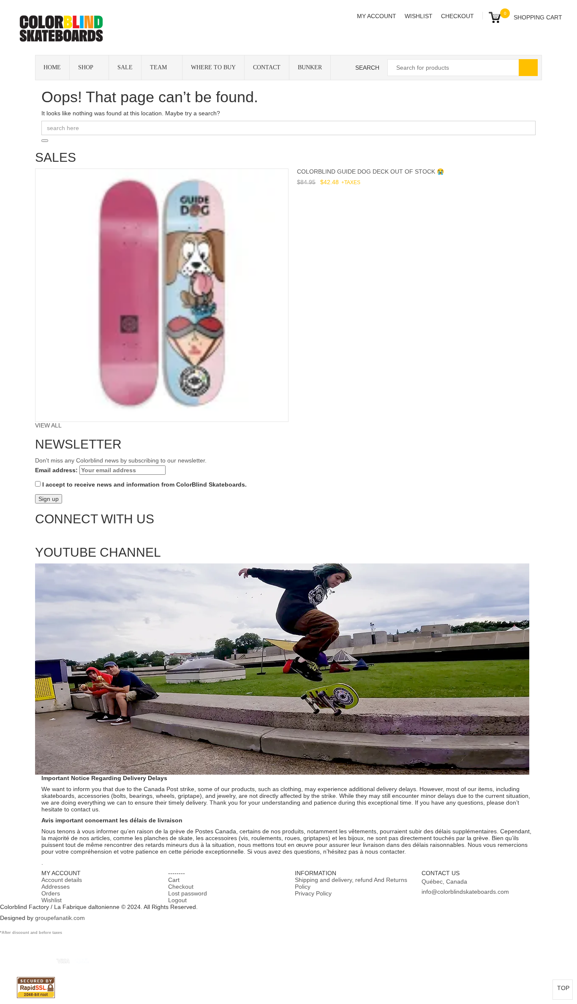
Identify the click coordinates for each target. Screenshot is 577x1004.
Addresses (55, 886)
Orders (50, 893)
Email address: (57, 470)
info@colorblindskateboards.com (465, 891)
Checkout (457, 16)
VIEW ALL (48, 425)
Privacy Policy (313, 893)
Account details (61, 879)
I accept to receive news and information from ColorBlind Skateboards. (144, 484)
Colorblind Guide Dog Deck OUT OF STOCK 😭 (370, 171)
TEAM (158, 67)
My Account (376, 16)
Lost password (187, 893)
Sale (125, 67)
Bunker (310, 67)
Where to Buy (213, 67)
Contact (266, 67)
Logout (177, 900)
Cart (174, 879)
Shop (85, 67)
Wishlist (419, 16)
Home (52, 67)
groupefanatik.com (60, 917)
